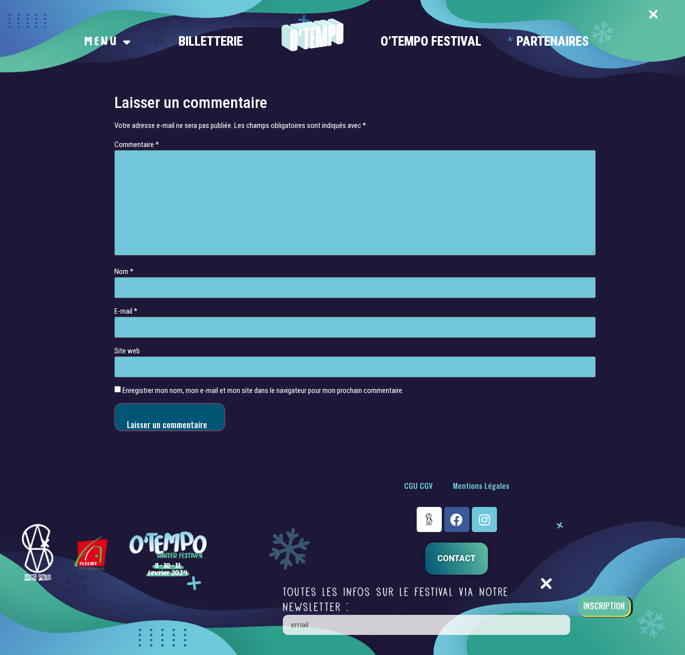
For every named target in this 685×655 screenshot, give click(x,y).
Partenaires (553, 41)
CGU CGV (418, 485)
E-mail (125, 311)
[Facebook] (456, 519)
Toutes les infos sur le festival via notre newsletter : (396, 600)
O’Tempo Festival (431, 41)
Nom (123, 272)
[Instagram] (484, 519)
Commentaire (136, 145)
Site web (127, 351)
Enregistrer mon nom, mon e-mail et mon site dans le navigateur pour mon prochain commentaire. (263, 391)
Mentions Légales (481, 485)
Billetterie (211, 41)
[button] (456, 559)
